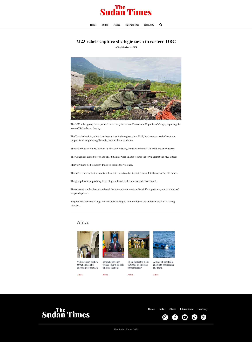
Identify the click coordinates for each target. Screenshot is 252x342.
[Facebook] (175, 317)
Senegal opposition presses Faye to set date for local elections (113, 264)
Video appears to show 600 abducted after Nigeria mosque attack (87, 264)
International (132, 24)
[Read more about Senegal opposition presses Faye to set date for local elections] (113, 244)
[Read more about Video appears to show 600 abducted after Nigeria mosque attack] (88, 244)
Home (93, 24)
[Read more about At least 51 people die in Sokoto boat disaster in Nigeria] (164, 244)
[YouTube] (185, 317)
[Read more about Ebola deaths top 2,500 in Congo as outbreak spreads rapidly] (139, 244)
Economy (149, 24)
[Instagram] (165, 317)
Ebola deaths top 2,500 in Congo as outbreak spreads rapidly (138, 264)
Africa (117, 24)
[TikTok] (194, 317)
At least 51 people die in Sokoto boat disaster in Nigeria (163, 264)
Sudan (105, 24)
